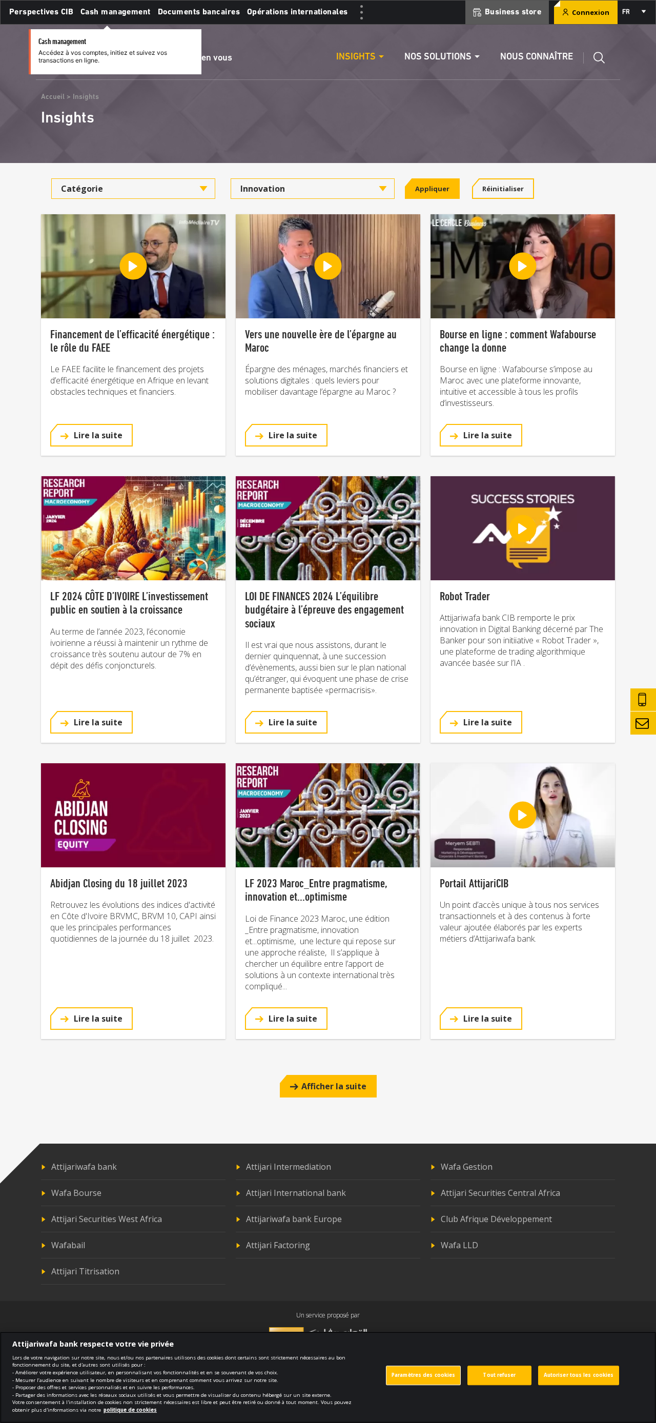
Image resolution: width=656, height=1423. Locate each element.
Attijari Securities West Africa (106, 1219)
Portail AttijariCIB (474, 883)
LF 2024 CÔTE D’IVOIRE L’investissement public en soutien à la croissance (129, 602)
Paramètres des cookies (423, 1375)
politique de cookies (130, 1410)
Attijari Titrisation (85, 1271)
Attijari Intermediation (288, 1166)
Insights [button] (356, 57)
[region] (328, 1377)
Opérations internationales (297, 12)
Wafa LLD (459, 1245)
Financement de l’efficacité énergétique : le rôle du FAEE (132, 340)
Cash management (115, 12)
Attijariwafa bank (84, 1166)
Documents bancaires (199, 12)
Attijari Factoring (278, 1245)
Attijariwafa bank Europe (294, 1219)
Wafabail (68, 1245)
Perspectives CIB (41, 12)
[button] (91, 435)
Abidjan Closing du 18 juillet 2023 (119, 883)
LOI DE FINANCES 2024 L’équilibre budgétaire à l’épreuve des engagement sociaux (324, 609)
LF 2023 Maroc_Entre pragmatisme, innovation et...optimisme (316, 889)
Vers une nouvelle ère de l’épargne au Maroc (321, 340)
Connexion (589, 12)
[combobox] (633, 12)
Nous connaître (536, 57)
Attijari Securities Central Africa (500, 1192)
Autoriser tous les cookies (579, 1375)
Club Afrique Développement (496, 1219)
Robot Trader (465, 596)
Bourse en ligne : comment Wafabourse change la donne (518, 340)
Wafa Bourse (76, 1192)
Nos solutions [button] (437, 57)
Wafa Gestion (467, 1166)
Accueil (53, 97)
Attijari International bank (296, 1192)
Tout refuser (499, 1375)
